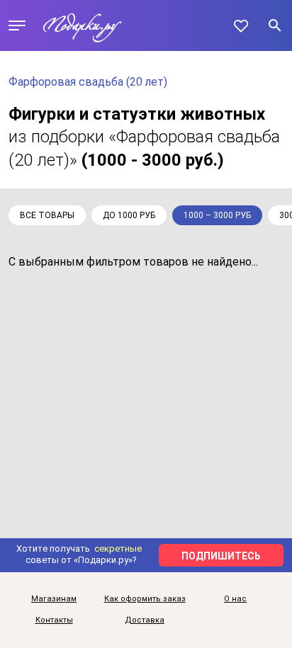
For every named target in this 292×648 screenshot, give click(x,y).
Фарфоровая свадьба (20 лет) (88, 82)
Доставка (144, 620)
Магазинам (54, 599)
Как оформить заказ (145, 599)
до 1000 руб (129, 215)
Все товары (47, 215)
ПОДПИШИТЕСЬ (221, 556)
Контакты (54, 620)
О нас (235, 599)
